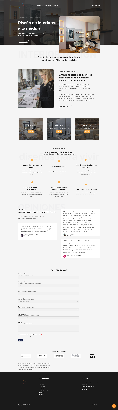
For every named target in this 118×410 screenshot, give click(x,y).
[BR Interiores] (23, 5)
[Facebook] (96, 5)
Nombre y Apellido (22, 273)
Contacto (55, 5)
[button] (41, 5)
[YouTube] (99, 5)
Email (19, 290)
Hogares (43, 386)
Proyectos (48, 5)
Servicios (38, 5)
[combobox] (19, 285)
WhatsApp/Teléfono (22, 281)
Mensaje (20, 322)
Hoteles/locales (44, 390)
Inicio (31, 5)
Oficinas (43, 388)
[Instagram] (93, 5)
